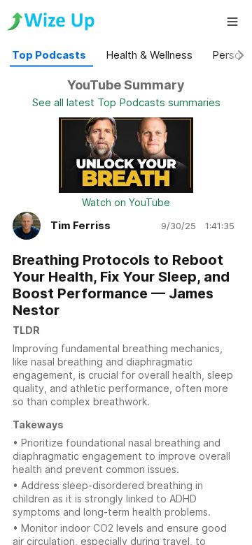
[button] (232, 21)
